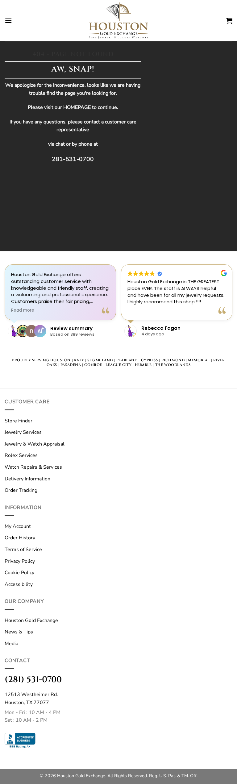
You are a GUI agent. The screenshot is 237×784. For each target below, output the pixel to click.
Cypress (149, 360)
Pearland (127, 360)
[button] (8, 20)
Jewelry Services (23, 432)
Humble (143, 365)
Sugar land (100, 360)
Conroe (93, 365)
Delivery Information (27, 478)
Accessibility (19, 584)
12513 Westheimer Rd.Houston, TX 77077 (31, 698)
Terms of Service (23, 549)
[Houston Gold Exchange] (118, 20)
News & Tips (19, 631)
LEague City (119, 365)
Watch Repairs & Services (33, 467)
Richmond (173, 360)
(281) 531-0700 (33, 679)
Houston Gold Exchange (31, 620)
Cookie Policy (19, 572)
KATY (79, 360)
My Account (18, 526)
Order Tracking (21, 490)
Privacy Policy (20, 561)
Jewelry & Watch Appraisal (34, 444)
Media (11, 643)
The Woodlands (173, 365)
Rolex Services (21, 455)
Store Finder (18, 420)
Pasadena (70, 365)
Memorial (199, 360)
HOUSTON (60, 360)
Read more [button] (22, 310)
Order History (20, 537)
